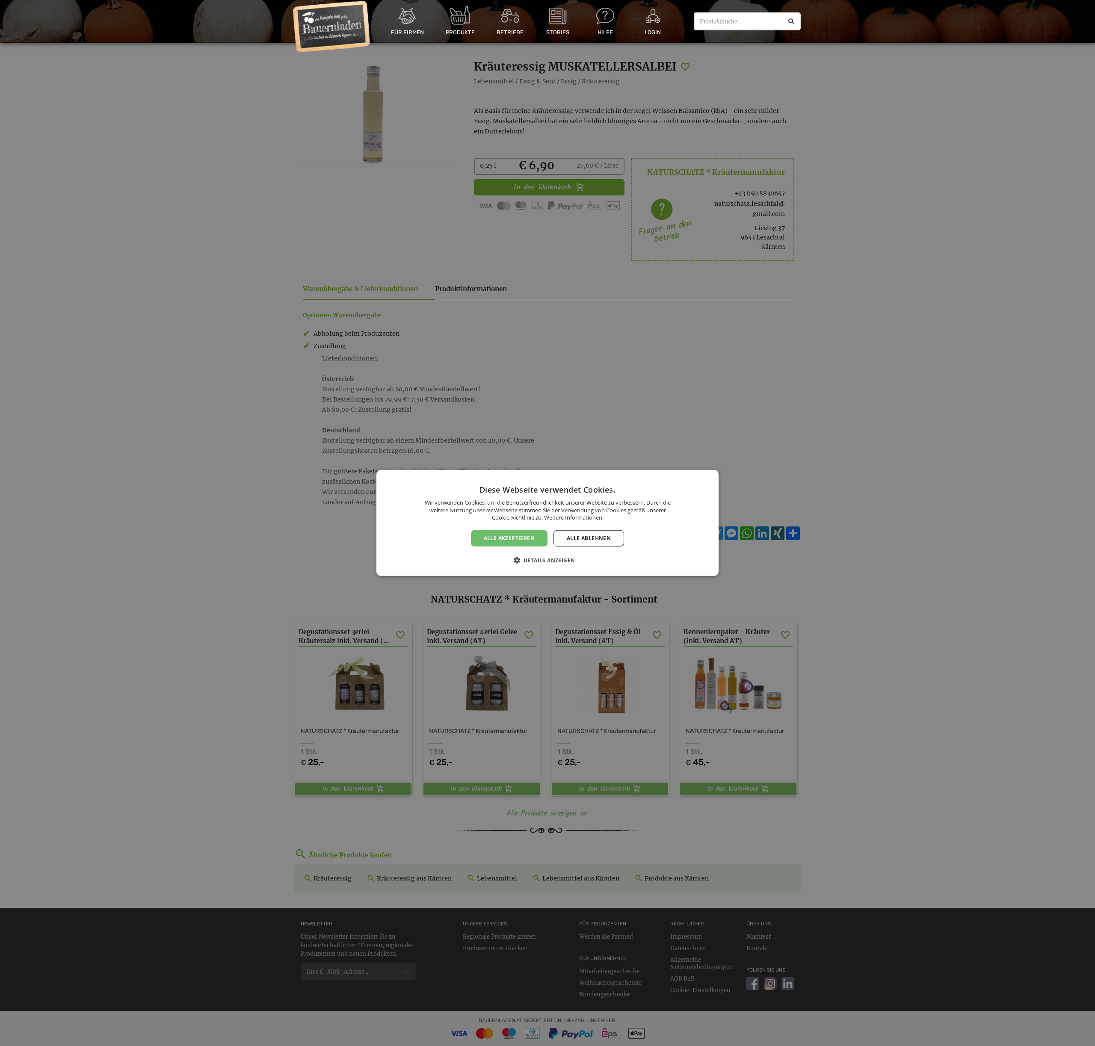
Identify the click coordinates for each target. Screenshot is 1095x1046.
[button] (547, 560)
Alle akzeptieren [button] (509, 538)
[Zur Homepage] (331, 26)
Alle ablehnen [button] (589, 538)
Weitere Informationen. (574, 517)
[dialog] (547, 523)
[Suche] (791, 21)
